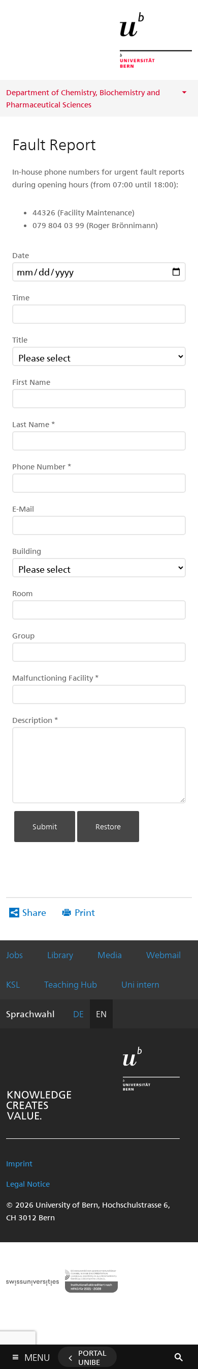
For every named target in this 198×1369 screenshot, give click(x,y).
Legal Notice (28, 1184)
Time (20, 297)
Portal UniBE (92, 1357)
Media (109, 954)
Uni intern (140, 984)
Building (26, 551)
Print (85, 912)
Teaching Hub (70, 984)
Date (20, 255)
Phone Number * (42, 466)
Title (19, 339)
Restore (108, 826)
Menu (37, 1355)
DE (78, 1013)
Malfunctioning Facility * (55, 678)
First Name (31, 382)
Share (34, 912)
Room (22, 593)
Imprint (19, 1163)
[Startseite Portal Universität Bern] (156, 40)
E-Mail (23, 509)
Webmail (163, 954)
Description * (35, 720)
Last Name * (33, 424)
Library (60, 954)
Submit (44, 826)
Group (23, 635)
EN (101, 1013)
